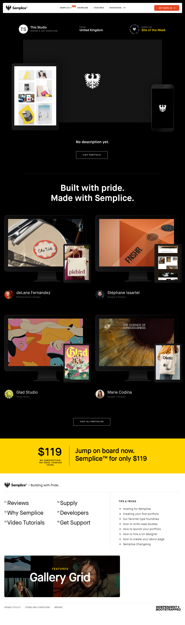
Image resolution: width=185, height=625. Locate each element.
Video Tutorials (24, 522)
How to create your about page (141, 539)
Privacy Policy (12, 607)
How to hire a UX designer (138, 534)
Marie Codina (119, 392)
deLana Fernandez (33, 292)
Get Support (73, 522)
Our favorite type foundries (139, 519)
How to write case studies (138, 524)
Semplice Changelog (135, 544)
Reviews (16, 503)
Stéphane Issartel (123, 292)
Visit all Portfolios (92, 422)
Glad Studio (27, 392)
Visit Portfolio (92, 155)
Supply (67, 503)
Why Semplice (23, 513)
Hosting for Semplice (135, 509)
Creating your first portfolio (139, 514)
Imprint (58, 607)
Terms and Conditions (37, 607)
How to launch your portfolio (140, 529)
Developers (73, 513)
